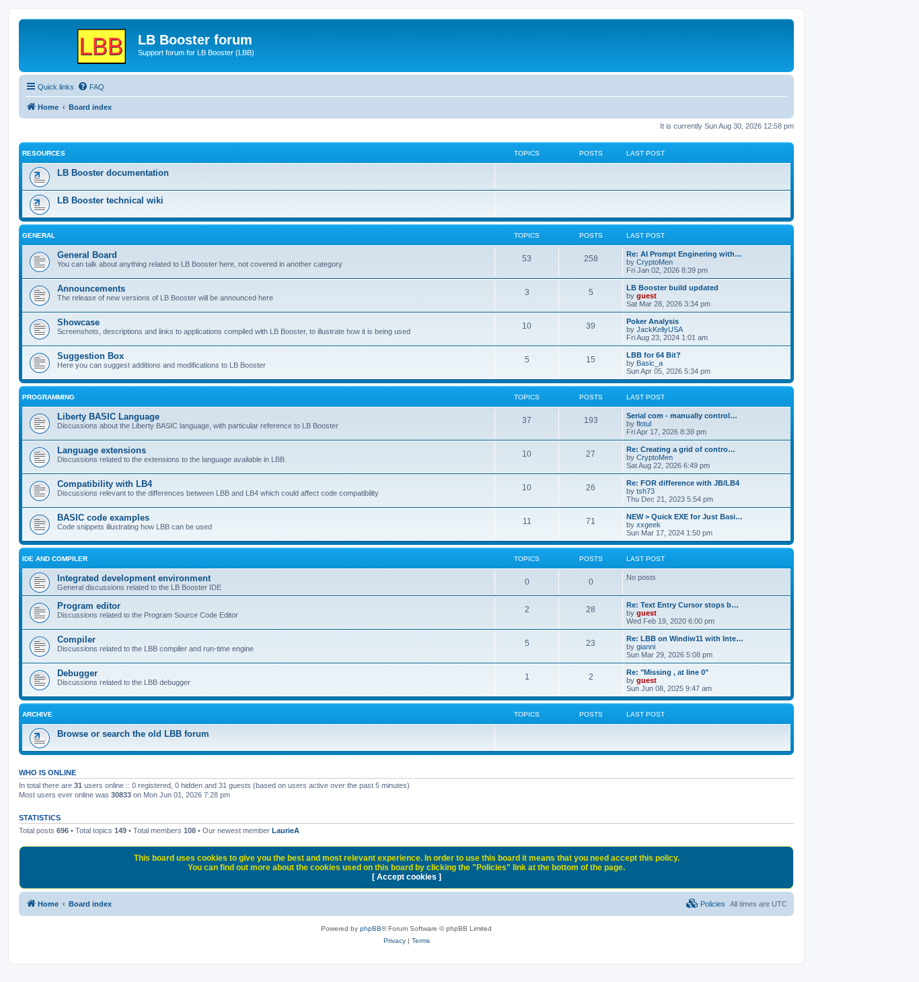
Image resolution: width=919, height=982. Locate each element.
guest (646, 296)
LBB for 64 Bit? (653, 355)
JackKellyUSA (659, 329)
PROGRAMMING (48, 397)
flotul (643, 424)
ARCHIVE (37, 714)
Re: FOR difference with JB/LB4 (682, 483)
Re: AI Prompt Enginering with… (684, 254)
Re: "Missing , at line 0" (667, 672)
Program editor (88, 606)
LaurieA (285, 830)
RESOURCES (43, 153)
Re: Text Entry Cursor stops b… (682, 605)
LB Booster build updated (672, 288)
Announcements (91, 289)
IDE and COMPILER (54, 558)
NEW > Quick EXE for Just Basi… (684, 517)
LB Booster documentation (113, 173)
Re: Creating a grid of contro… (680, 449)
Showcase (78, 322)
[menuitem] (90, 87)
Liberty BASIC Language (108, 417)
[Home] (80, 43)
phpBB (370, 928)
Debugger (77, 673)
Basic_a (649, 363)
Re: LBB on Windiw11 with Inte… (684, 638)
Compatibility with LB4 (104, 484)
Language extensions (101, 450)
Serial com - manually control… (681, 416)
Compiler (76, 639)
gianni (645, 647)
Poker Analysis (652, 321)
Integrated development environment (134, 578)
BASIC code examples (103, 518)
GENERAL (38, 235)
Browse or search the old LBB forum (133, 734)
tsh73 (645, 491)
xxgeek (648, 525)
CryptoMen (654, 262)
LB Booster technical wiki (110, 200)
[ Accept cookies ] (406, 877)
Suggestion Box (90, 356)
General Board (87, 255)
